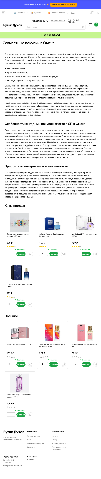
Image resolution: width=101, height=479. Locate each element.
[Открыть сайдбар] (3, 12)
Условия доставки (58, 443)
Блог (29, 440)
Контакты (31, 447)
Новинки (21, 13)
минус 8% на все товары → (63, 4)
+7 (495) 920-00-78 (39, 21)
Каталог (55, 436)
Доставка (37, 13)
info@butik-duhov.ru (58, 20)
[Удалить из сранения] (30, 254)
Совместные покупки (35, 443)
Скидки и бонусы (58, 13)
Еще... (73, 13)
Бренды (55, 440)
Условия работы (33, 436)
